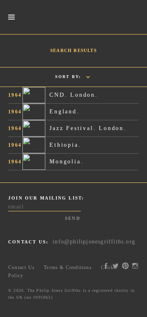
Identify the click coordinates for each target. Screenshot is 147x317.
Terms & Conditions (68, 267)
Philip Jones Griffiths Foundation (73, 17)
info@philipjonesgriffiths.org (94, 242)
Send (72, 218)
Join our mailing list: (46, 197)
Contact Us (21, 267)
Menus (11, 17)
